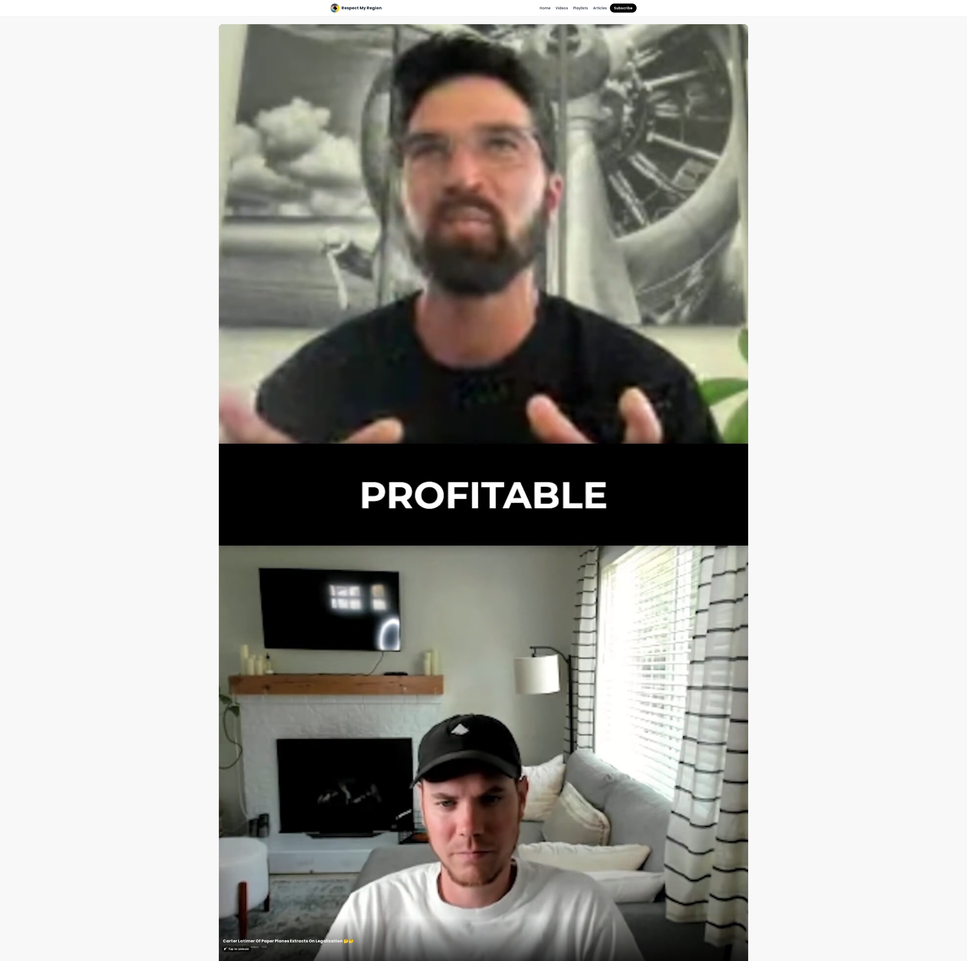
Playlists (580, 8)
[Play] (483, 494)
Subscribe (623, 8)
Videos (562, 8)
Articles (600, 8)
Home (545, 8)
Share (737, 30)
